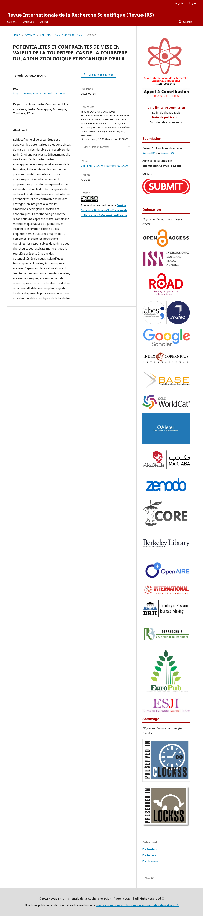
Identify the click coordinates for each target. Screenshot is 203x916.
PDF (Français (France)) (100, 74)
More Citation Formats (97, 147)
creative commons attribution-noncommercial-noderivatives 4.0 (137, 905)
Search (187, 22)
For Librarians (150, 861)
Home (16, 35)
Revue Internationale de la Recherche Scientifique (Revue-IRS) (80, 14)
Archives (28, 22)
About (44, 22)
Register (180, 3)
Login (192, 3)
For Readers (149, 849)
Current (12, 22)
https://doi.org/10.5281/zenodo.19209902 (40, 93)
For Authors (149, 855)
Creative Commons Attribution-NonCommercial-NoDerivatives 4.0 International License (104, 210)
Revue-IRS (149, 153)
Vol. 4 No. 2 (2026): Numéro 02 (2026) (61, 35)
